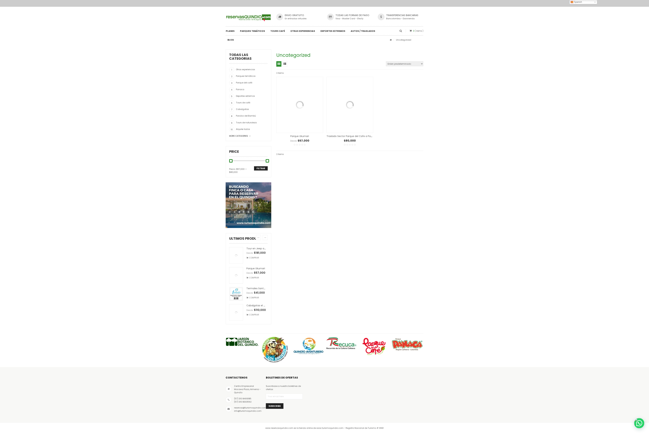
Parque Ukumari (255, 268)
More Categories (238, 135)
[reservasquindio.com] (248, 17)
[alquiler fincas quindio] (248, 205)
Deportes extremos (332, 31)
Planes (230, 31)
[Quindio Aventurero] (308, 346)
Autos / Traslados (363, 31)
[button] (639, 423)
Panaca (240, 89)
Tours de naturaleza (246, 122)
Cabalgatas (242, 109)
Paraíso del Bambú (246, 115)
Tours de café (243, 102)
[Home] (391, 39)
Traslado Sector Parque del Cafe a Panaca (352, 136)
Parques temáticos (252, 31)
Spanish (577, 2)
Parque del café (244, 82)
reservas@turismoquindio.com (250, 407)
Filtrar (261, 168)
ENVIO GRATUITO (294, 15)
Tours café (277, 31)
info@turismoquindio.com (247, 410)
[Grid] (278, 64)
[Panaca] (406, 344)
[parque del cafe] (373, 346)
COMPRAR (254, 258)
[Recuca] (340, 343)
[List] (284, 64)
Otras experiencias (302, 31)
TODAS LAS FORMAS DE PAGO (352, 15)
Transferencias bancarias (402, 15)
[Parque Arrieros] (275, 350)
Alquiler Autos (243, 129)
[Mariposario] (242, 342)
